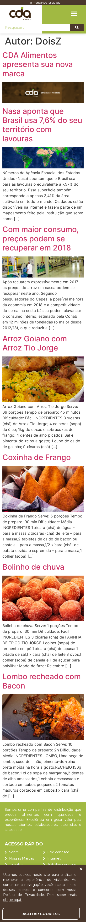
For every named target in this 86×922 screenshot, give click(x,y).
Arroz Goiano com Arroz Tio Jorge (34, 343)
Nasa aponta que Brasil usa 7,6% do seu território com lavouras (42, 124)
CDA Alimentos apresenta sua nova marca (37, 64)
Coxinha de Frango (36, 457)
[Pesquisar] (77, 27)
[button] (74, 13)
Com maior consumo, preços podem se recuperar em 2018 (40, 238)
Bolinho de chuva (33, 567)
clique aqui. (12, 900)
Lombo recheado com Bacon (41, 681)
